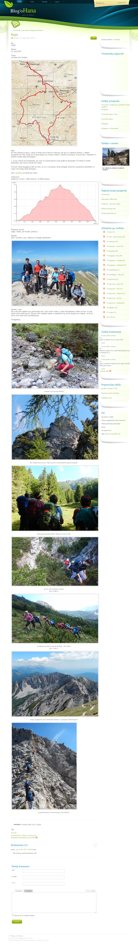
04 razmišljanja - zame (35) (115, 275)
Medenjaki (104, 124)
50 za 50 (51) (111, 317)
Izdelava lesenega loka (108, 209)
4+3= (13, 883)
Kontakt (44, 2)
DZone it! (25, 835)
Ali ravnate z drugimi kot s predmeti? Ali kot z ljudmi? (115, 105)
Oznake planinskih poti (108, 213)
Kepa (14, 34)
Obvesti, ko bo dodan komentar (24, 915)
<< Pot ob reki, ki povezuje (19, 30)
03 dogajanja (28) (112, 251)
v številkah (116, 39)
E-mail (13, 835)
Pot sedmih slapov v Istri (109, 114)
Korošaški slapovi (107, 119)
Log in (57, 2)
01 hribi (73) (111, 232)
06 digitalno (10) (112, 308)
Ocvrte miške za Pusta (108, 336)
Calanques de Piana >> (37, 30)
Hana (109, 430)
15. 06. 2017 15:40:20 (25, 849)
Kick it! (18, 835)
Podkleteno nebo (106, 398)
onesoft (46, 940)
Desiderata (104, 110)
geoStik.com (116, 434)
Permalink (14, 838)
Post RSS (32, 838)
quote (93, 891)
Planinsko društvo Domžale (110, 393)
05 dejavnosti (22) (112, 279)
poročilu (19, 173)
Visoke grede (105, 194)
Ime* (13, 870)
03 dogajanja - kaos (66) (114, 256)
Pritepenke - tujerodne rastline (110, 204)
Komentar (19, 891)
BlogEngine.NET (21, 938)
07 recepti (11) (111, 312)
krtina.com (108, 434)
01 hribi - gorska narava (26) (116, 237)
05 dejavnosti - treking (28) (115, 303)
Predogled (28, 891)
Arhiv (32, 2)
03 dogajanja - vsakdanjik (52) (116, 265)
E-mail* (14, 876)
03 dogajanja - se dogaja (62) (116, 260)
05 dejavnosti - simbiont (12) (116, 293)
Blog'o (23, 10)
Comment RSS (104, 371)
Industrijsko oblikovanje (109, 199)
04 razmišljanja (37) (113, 270)
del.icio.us (33, 835)
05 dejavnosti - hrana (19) (115, 284)
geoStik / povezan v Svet (109, 388)
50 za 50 (13, 833)
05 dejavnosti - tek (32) (114, 298)
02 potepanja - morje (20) (115, 246)
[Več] (103, 343)
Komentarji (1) (23, 838)
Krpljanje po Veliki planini (109, 128)
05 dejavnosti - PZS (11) (115, 289)
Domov (19, 2)
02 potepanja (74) (112, 241)
